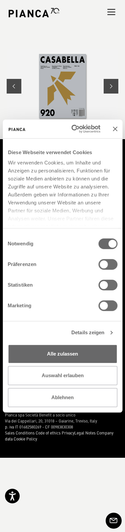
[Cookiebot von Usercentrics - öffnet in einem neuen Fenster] (74, 129)
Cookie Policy (25, 438)
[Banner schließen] (115, 129)
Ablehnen (62, 397)
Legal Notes (85, 432)
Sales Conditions (20, 432)
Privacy (68, 432)
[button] (14, 86)
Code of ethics (48, 432)
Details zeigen (87, 332)
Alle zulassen (62, 354)
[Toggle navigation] (111, 12)
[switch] (107, 264)
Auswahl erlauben (63, 375)
